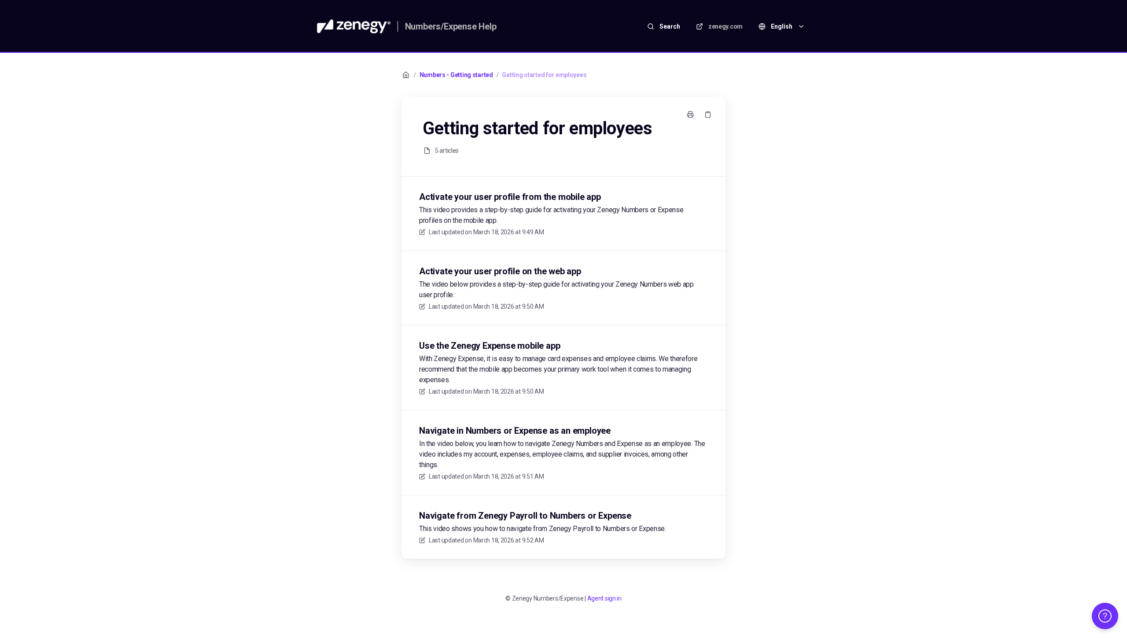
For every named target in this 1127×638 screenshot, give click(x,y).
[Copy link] (708, 114)
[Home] (353, 26)
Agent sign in (604, 598)
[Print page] (690, 114)
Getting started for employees (544, 74)
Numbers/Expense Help (451, 26)
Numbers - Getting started (456, 74)
